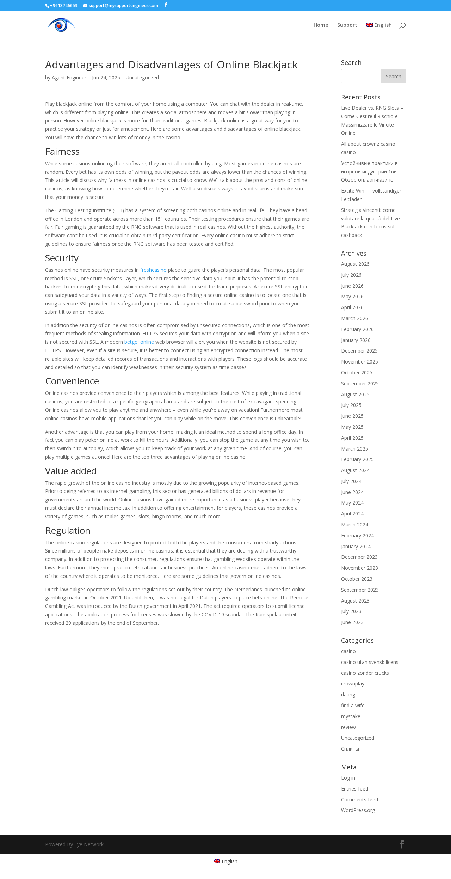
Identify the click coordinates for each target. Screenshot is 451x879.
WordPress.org (358, 810)
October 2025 (356, 372)
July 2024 (351, 481)
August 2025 (355, 394)
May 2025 (352, 426)
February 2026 (357, 329)
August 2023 (355, 600)
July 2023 (351, 611)
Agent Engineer (69, 77)
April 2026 (352, 307)
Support (347, 25)
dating (348, 694)
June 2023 (352, 622)
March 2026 (354, 318)
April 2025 (352, 437)
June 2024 (352, 492)
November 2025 (359, 361)
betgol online (139, 341)
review (348, 727)
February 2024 (357, 535)
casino (348, 651)
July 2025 (351, 405)
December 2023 (359, 557)
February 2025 (357, 459)
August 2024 (355, 470)
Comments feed (359, 799)
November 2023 (359, 567)
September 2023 (360, 589)
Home (321, 25)
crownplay (352, 683)
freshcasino (153, 270)
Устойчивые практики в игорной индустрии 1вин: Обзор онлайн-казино (371, 171)
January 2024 (356, 546)
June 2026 (352, 285)
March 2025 (354, 448)
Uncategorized (142, 77)
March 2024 (354, 524)
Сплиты (350, 748)
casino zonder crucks (365, 673)
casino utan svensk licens (370, 662)
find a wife (353, 705)
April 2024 (352, 513)
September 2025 (360, 383)
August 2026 (355, 264)
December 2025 (359, 350)
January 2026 (356, 340)
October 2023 (356, 578)
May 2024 (352, 502)
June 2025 (352, 416)
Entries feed (354, 788)
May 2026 (352, 296)
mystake (350, 716)
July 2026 (351, 274)
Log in (348, 777)
